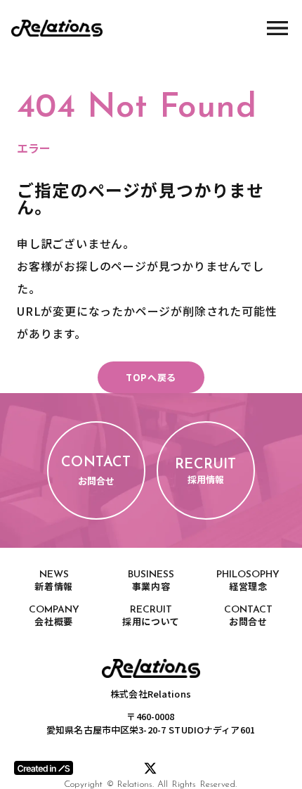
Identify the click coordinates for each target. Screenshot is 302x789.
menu (277, 28)
